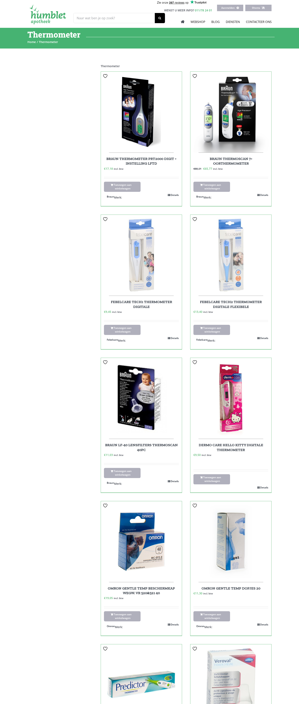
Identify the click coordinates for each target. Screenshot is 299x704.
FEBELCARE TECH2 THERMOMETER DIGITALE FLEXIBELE (231, 304)
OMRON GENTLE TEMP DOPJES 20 (231, 588)
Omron (111, 626)
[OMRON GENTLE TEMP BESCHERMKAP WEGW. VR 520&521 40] (141, 541)
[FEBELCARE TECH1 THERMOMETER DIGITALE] (141, 255)
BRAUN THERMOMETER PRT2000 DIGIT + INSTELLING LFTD (141, 161)
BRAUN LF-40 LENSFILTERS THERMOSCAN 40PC (141, 447)
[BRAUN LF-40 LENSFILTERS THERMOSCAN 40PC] (141, 398)
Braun (110, 196)
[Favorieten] (106, 76)
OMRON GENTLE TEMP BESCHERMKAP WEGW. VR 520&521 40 (141, 590)
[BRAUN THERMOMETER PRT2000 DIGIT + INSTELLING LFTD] (141, 112)
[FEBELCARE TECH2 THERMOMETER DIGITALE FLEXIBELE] (230, 255)
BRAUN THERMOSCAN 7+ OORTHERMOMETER (231, 161)
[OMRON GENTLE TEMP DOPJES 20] (230, 541)
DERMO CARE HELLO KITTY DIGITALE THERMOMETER (231, 447)
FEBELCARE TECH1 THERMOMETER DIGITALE (141, 304)
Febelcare (112, 339)
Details (175, 195)
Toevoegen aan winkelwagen (123, 186)
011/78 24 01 (203, 10)
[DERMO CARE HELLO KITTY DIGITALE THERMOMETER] (230, 398)
